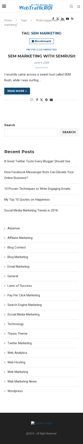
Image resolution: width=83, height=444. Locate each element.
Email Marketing (18, 266)
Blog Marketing (17, 257)
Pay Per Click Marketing (23, 295)
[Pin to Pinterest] (46, 99)
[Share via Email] (51, 99)
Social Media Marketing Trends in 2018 (31, 210)
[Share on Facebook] (37, 99)
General (12, 276)
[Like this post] (31, 99)
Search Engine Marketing (24, 305)
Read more (15, 91)
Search (9, 125)
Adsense (13, 228)
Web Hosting (16, 362)
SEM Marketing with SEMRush (41, 56)
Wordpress (15, 391)
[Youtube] (67, 19)
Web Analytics (17, 353)
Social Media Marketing (23, 314)
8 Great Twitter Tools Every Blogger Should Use (37, 161)
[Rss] (72, 19)
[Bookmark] (79, 6)
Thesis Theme (17, 333)
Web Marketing (17, 372)
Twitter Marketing (19, 343)
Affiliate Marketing (20, 238)
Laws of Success (19, 286)
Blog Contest (16, 247)
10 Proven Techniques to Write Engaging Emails (37, 189)
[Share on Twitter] (41, 99)
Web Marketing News (22, 381)
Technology (15, 324)
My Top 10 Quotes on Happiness (27, 199)
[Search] (71, 6)
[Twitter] (57, 19)
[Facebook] (53, 19)
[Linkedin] (62, 19)
